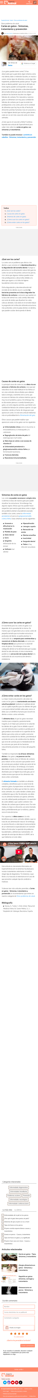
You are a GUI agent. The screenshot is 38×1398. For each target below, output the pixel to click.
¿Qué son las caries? (13, 211)
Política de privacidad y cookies (19, 1391)
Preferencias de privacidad (9, 1394)
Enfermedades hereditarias (18, 1191)
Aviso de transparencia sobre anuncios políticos (15, 1396)
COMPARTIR (29, 4)
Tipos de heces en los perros (13, 1225)
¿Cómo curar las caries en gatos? (18, 219)
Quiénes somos (28, 1389)
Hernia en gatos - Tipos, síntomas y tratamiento (27, 1255)
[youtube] (12, 1382)
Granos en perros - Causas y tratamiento (17, 1234)
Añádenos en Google (29, 63)
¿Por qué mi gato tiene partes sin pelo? (16, 1218)
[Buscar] (35, 2)
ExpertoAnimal (5, 20)
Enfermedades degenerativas (18, 1187)
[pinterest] (16, 1382)
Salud (11, 20)
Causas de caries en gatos (16, 213)
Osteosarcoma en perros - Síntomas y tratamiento (26, 1290)
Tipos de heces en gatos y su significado (17, 1237)
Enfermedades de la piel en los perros (16, 1215)
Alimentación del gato (27, 415)
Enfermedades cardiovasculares (19, 1203)
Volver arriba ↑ (19, 1369)
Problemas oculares (13, 1195)
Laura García (9, 33)
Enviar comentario (27, 1345)
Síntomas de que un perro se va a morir (16, 1221)
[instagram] (9, 1382)
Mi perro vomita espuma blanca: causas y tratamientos (17, 1229)
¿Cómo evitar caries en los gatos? (18, 222)
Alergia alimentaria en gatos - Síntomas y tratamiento (27, 1268)
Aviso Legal (6, 1391)
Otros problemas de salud (20, 20)
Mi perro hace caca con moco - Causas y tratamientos (17, 1242)
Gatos (10, 65)
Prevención (26, 1195)
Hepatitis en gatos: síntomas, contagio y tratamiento (26, 1279)
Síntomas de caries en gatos (16, 216)
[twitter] (5, 1382)
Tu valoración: (19, 1337)
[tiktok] (20, 1382)
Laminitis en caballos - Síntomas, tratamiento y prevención (19, 136)
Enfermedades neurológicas (18, 1199)
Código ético (32, 1396)
